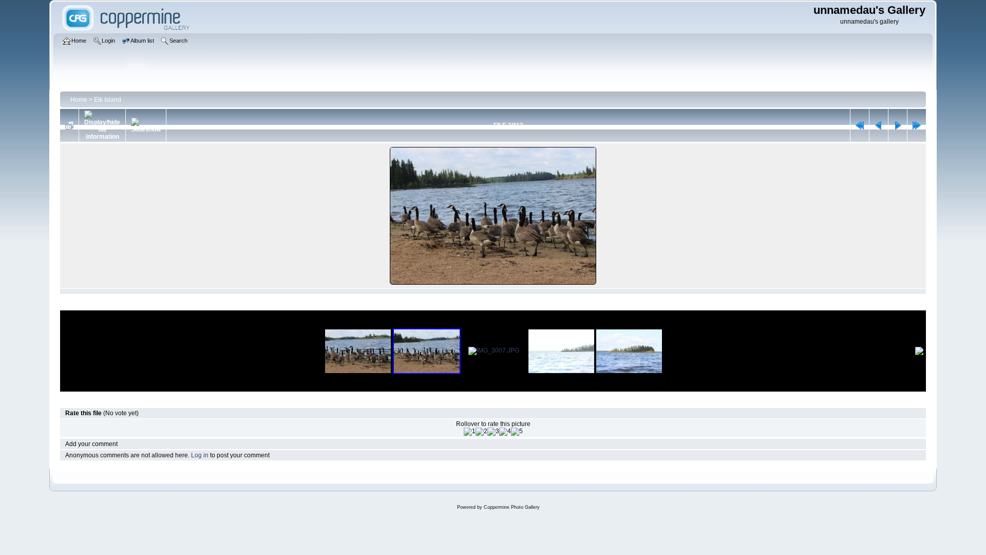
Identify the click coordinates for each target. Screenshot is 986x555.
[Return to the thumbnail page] (69, 125)
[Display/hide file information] (102, 125)
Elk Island (107, 99)
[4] (505, 432)
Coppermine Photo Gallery (512, 507)
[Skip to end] (916, 125)
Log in (199, 455)
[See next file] (897, 125)
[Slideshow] (146, 125)
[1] (470, 432)
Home (78, 99)
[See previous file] (878, 125)
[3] (493, 432)
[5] (517, 432)
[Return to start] (859, 125)
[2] (481, 432)
